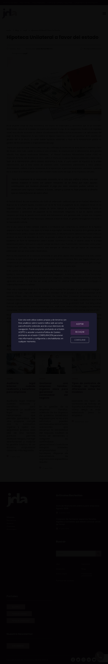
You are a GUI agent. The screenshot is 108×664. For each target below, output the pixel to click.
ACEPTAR (80, 324)
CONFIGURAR (79, 340)
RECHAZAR (79, 332)
